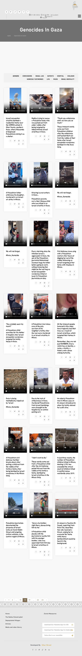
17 (20, 600)
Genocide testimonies (35, 79)
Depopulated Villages (12, 620)
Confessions (27, 76)
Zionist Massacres (50, 614)
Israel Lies (39, 76)
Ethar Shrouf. (47, 645)
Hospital (60, 76)
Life (48, 79)
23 (42, 600)
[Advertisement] (41, 57)
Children (70, 76)
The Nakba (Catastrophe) (14, 617)
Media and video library (13, 627)
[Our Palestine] (75, 5)
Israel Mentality (67, 79)
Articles (8, 624)
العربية (44, 17)
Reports (50, 76)
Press (55, 79)
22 (38, 600)
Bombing (16, 76)
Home (7, 614)
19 (29, 600)
